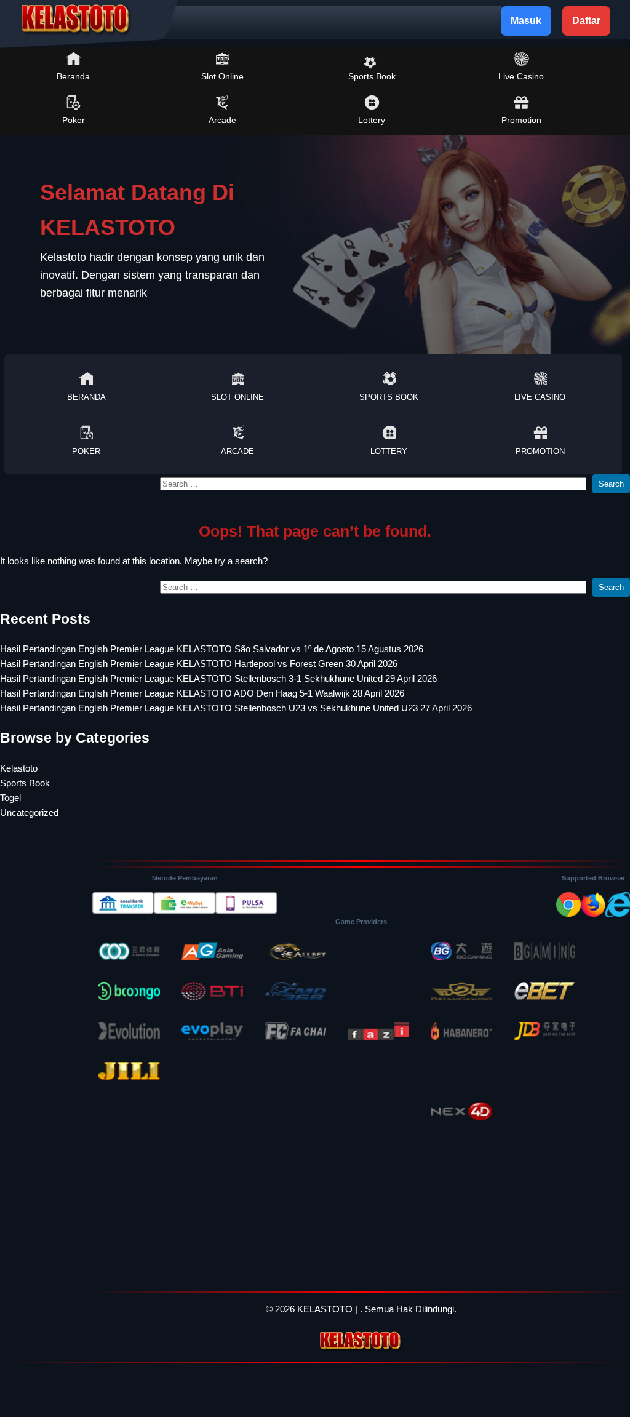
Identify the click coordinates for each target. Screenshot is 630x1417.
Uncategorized (29, 812)
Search (611, 484)
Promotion (521, 120)
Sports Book (372, 76)
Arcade (222, 120)
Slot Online (222, 76)
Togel (10, 797)
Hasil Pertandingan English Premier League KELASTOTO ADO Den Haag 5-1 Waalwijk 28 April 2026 (202, 693)
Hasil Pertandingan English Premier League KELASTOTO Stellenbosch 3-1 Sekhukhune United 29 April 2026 (218, 678)
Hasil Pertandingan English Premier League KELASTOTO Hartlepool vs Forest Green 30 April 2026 (198, 663)
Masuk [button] (526, 20)
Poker (73, 120)
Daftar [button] (586, 20)
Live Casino (521, 76)
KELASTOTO (325, 1309)
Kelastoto (19, 768)
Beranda (73, 76)
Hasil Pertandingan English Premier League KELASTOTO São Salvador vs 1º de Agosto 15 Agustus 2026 (211, 649)
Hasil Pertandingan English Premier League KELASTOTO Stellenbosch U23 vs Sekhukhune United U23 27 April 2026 (236, 708)
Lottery (371, 120)
